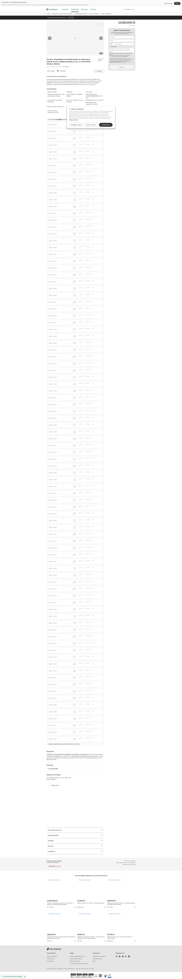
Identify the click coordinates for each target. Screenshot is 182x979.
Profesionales (75, 9)
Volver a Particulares (168, 3)
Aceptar (177, 3)
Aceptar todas (106, 125)
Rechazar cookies (91, 125)
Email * (111, 38)
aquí (125, 62)
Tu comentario (113, 46)
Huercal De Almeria (94, 13)
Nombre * (112, 35)
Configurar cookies (76, 125)
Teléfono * (112, 42)
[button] (50, 38)
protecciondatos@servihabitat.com (116, 61)
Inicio (48, 13)
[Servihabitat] (49, 9)
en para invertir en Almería (62, 13)
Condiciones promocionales (128, 864)
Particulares (65, 9)
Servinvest (93, 9)
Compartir (99, 71)
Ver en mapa (65, 66)
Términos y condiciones (89, 84)
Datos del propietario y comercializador (126, 862)
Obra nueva (84, 9)
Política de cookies (73, 119)
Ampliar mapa (55, 785)
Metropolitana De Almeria (81, 13)
